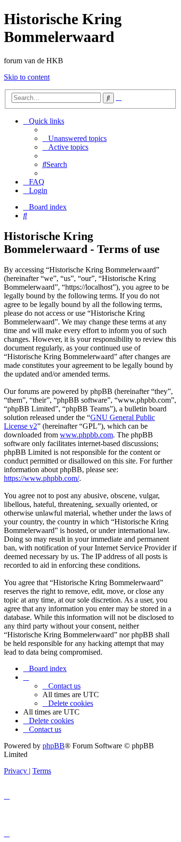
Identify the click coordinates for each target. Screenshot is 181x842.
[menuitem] (74, 138)
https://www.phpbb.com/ (41, 478)
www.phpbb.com (86, 435)
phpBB (53, 746)
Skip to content (27, 77)
